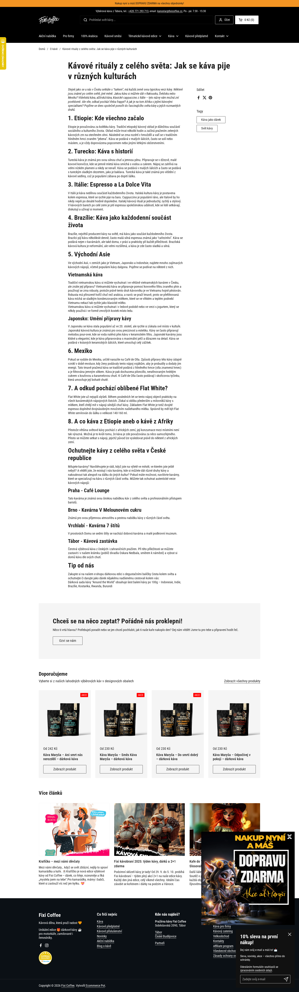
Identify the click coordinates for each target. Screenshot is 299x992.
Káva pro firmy (222, 926)
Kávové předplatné (108, 926)
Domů (42, 49)
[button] (247, 20)
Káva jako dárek (211, 119)
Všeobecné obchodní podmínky (232, 951)
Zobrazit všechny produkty (242, 681)
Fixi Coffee (67, 985)
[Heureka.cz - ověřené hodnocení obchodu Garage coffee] (45, 963)
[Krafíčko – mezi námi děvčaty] (74, 829)
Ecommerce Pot (95, 985)
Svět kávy (207, 128)
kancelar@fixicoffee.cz (169, 11)
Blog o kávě (104, 946)
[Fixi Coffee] (49, 20)
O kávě (54, 49)
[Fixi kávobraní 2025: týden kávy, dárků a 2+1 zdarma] (149, 829)
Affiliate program (223, 946)
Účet (227, 20)
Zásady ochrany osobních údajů (232, 955)
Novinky (102, 936)
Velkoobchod (221, 936)
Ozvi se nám (67, 641)
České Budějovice (165, 936)
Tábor (158, 932)
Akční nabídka (105, 941)
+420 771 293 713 (138, 11)
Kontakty (218, 941)
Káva (100, 921)
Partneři (160, 943)
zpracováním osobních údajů (256, 970)
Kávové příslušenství (109, 931)
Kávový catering (223, 931)
